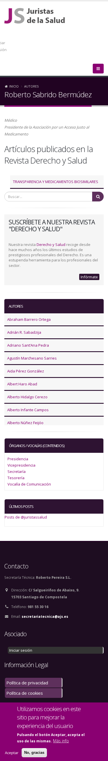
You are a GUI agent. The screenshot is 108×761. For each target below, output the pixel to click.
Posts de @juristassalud (26, 517)
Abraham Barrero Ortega (29, 319)
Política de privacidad (27, 683)
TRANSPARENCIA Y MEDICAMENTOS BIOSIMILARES (55, 181)
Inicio (14, 86)
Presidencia (17, 458)
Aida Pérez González (25, 371)
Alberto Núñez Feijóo (25, 422)
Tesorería (15, 477)
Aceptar (11, 752)
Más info (61, 740)
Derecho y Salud (51, 244)
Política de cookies (24, 693)
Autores (31, 86)
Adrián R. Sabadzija (24, 332)
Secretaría (16, 471)
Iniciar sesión (20, 650)
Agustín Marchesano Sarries (32, 358)
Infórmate (89, 276)
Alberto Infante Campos (28, 409)
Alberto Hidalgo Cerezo (27, 396)
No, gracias (34, 752)
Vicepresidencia (21, 465)
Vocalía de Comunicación (29, 484)
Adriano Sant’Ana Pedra (28, 345)
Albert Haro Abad (22, 384)
